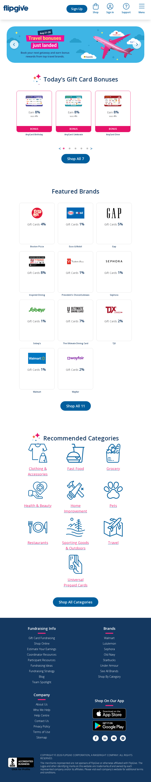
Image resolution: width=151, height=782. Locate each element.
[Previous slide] (14, 44)
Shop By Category (109, 676)
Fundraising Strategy (41, 671)
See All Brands (109, 671)
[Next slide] (137, 44)
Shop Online (42, 643)
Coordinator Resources (41, 654)
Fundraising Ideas (42, 665)
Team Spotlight (41, 682)
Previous (14, 121)
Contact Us (42, 721)
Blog (41, 676)
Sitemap (41, 737)
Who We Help (41, 710)
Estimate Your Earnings (41, 649)
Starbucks (109, 660)
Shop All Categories (75, 602)
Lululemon (109, 643)
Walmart (109, 638)
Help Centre (41, 715)
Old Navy (109, 654)
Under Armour (109, 665)
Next (137, 121)
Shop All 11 (75, 406)
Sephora (109, 649)
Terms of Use (41, 732)
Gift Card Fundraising (42, 638)
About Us (42, 704)
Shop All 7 (75, 158)
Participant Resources (41, 660)
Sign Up (77, 9)
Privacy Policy (42, 726)
